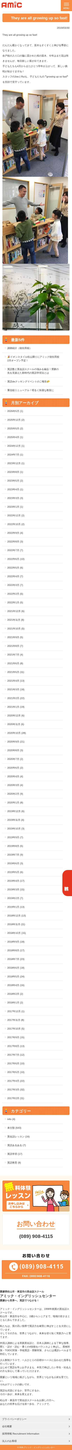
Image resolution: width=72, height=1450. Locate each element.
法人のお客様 (9, 1441)
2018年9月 (15, 941)
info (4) (11, 1119)
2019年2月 (15, 898)
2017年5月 (15, 1072)
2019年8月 (15, 846)
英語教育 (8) (14, 1162)
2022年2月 (15, 593)
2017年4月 (15, 1080)
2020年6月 (15, 767)
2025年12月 (15, 419)
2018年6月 (15, 967)
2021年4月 (15, 680)
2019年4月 (15, 880)
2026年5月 (15, 411)
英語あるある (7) (16, 1145)
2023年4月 (15, 489)
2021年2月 (15, 698)
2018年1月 (15, 1002)
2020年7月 (15, 759)
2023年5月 (15, 480)
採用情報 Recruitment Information (20, 1433)
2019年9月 (15, 837)
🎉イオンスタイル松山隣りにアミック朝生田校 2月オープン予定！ (33, 358)
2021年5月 (15, 672)
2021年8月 (15, 646)
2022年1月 (15, 602)
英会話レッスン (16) (18, 1136)
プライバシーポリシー (14, 1419)
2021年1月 (15, 706)
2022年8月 (15, 541)
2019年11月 (15, 820)
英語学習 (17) (14, 1154)
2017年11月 (15, 1020)
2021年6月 (15, 663)
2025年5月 (15, 428)
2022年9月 (15, 532)
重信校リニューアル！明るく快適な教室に (30, 390)
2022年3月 (15, 585)
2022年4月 (15, 576)
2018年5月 (15, 976)
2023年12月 (15, 463)
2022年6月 (15, 559)
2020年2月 (15, 793)
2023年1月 (15, 506)
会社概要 (7, 1426)
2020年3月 (15, 785)
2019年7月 (15, 854)
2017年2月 (15, 1098)
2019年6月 (15, 863)
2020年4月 (15, 776)
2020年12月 (15, 715)
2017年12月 (15, 1011)
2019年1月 (15, 906)
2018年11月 (16, 924)
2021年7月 (15, 654)
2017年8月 (15, 1046)
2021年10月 (15, 628)
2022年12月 (15, 515)
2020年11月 (15, 724)
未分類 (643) (14, 1127)
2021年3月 (15, 689)
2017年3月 (15, 1089)
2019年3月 (15, 889)
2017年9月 (15, 1037)
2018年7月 (15, 959)
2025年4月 (15, 437)
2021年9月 (15, 637)
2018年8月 (15, 950)
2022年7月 (15, 550)
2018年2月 (15, 993)
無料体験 (66, 883)
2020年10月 (16, 733)
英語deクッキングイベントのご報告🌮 (28, 381)
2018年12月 (16, 915)
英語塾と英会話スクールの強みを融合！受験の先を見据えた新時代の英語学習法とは (33, 371)
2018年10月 (16, 933)
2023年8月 (15, 472)
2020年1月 (15, 802)
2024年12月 (15, 445)
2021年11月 (15, 619)
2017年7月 (15, 1054)
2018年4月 (15, 985)
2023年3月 (15, 498)
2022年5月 (15, 567)
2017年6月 (15, 1063)
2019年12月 (15, 811)
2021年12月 (15, 611)
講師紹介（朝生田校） (19, 348)
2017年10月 (15, 1028)
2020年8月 (15, 750)
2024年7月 (15, 454)
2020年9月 (15, 741)
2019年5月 (15, 872)
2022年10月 (15, 524)
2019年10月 (15, 828)
